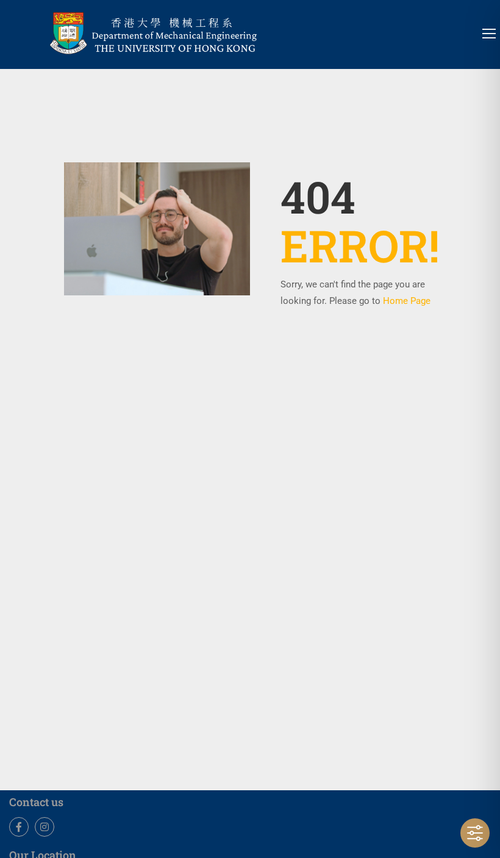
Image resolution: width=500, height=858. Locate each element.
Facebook (19, 827)
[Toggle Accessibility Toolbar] (475, 833)
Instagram (44, 827)
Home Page (406, 300)
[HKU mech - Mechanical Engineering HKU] (183, 31)
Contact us (36, 802)
